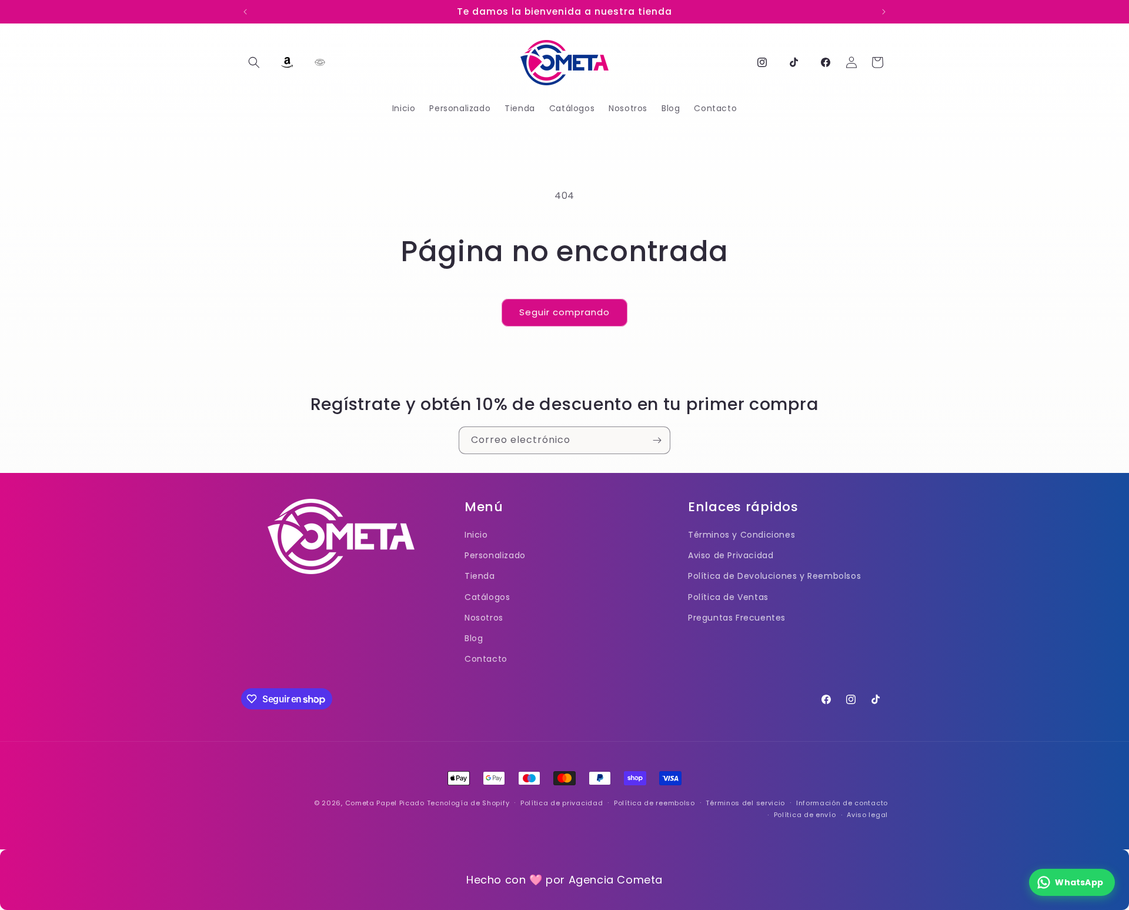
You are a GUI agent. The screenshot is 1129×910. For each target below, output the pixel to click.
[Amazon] (287, 62)
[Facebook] (826, 62)
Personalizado (495, 555)
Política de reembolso (654, 803)
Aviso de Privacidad (730, 555)
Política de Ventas (728, 597)
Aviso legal (867, 814)
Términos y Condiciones (741, 535)
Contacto (486, 659)
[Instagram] (762, 62)
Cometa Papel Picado (385, 803)
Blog (474, 638)
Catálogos (487, 597)
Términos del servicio (745, 803)
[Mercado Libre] (320, 62)
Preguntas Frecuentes (737, 618)
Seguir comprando (564, 312)
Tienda (480, 576)
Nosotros (484, 618)
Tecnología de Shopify (468, 803)
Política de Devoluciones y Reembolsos (774, 576)
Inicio (476, 535)
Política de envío (805, 814)
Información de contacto (842, 803)
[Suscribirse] (657, 440)
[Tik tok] (794, 62)
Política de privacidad (561, 803)
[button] (254, 62)
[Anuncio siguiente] (884, 12)
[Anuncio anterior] (245, 12)
